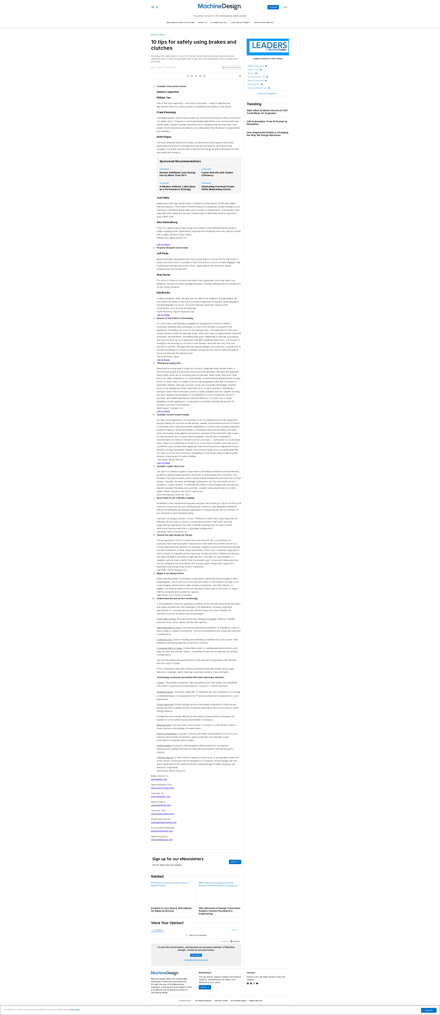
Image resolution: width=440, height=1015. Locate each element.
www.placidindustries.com (164, 822)
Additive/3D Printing (263, 22)
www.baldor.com (159, 779)
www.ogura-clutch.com (162, 788)
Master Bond (253, 69)
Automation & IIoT (219, 22)
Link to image (163, 244)
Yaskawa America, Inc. (257, 88)
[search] (157, 7)
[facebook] (188, 76)
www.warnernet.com (161, 805)
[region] (196, 936)
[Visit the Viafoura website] (235, 941)
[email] (204, 76)
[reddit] (200, 76)
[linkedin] (192, 76)
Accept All (428, 1010)
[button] (152, 7)
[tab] (157, 930)
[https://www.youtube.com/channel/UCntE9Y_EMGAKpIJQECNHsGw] (257, 983)
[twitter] (196, 76)
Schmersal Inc (254, 84)
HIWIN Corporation (256, 66)
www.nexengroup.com (162, 839)
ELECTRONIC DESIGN (238, 1001)
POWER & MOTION (255, 1001)
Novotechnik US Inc (256, 77)
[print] (240, 76)
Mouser (251, 73)
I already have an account (196, 960)
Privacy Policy (75, 1009)
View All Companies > (268, 93)
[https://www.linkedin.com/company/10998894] (251, 983)
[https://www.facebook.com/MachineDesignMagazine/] (248, 983)
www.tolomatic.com (160, 796)
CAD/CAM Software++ (241, 22)
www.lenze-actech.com (162, 814)
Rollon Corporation (256, 80)
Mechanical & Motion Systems (181, 22)
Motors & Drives (158, 35)
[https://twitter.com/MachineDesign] (254, 983)
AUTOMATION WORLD (203, 1001)
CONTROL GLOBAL (221, 1001)
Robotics (202, 22)
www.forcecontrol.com (162, 831)
